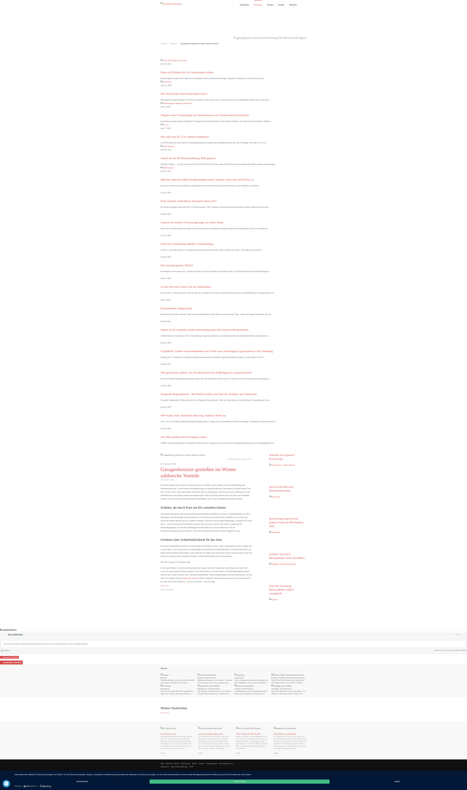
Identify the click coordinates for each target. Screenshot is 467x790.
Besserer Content (172, 763)
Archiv (194, 763)
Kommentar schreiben (12, 662)
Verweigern (82, 781)
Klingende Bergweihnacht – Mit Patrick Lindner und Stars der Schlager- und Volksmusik (209, 394)
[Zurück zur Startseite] (179, 5)
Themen (270, 5)
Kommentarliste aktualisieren (10, 657)
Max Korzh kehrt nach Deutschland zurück (184, 93)
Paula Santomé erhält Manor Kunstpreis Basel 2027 (189, 201)
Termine (281, 5)
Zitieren (463, 650)
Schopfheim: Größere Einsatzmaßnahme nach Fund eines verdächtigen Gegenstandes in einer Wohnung (217, 351)
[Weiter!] (287, 476)
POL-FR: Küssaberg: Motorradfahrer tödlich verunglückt (281, 589)
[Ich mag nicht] (464, 634)
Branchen (293, 5)
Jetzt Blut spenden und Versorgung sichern (184, 436)
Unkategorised (211, 763)
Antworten (438, 650)
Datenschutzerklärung (179, 767)
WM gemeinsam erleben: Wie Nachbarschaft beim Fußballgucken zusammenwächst (206, 372)
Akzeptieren (240, 781)
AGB (191, 767)
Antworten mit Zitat (451, 650)
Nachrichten (244, 5)
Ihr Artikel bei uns (226, 763)
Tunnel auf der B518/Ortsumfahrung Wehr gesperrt (188, 158)
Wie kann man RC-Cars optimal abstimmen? (185, 136)
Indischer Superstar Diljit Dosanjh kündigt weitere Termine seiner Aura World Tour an (207, 179)
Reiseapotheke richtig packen (176, 308)
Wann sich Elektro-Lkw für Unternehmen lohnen (187, 72)
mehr (397, 781)
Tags (162, 763)
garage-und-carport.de (190, 578)
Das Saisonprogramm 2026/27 (177, 265)
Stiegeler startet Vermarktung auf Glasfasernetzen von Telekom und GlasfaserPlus (205, 115)
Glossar (202, 763)
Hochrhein (258, 5)
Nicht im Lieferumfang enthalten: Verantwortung (187, 243)
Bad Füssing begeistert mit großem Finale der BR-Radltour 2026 (286, 522)
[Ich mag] (462, 634)
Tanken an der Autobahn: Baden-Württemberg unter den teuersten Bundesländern (205, 329)
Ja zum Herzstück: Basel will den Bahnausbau (186, 286)
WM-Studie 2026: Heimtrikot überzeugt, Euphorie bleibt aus (193, 415)
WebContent (185, 763)
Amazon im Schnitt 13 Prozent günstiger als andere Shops (192, 222)
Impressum (165, 767)
